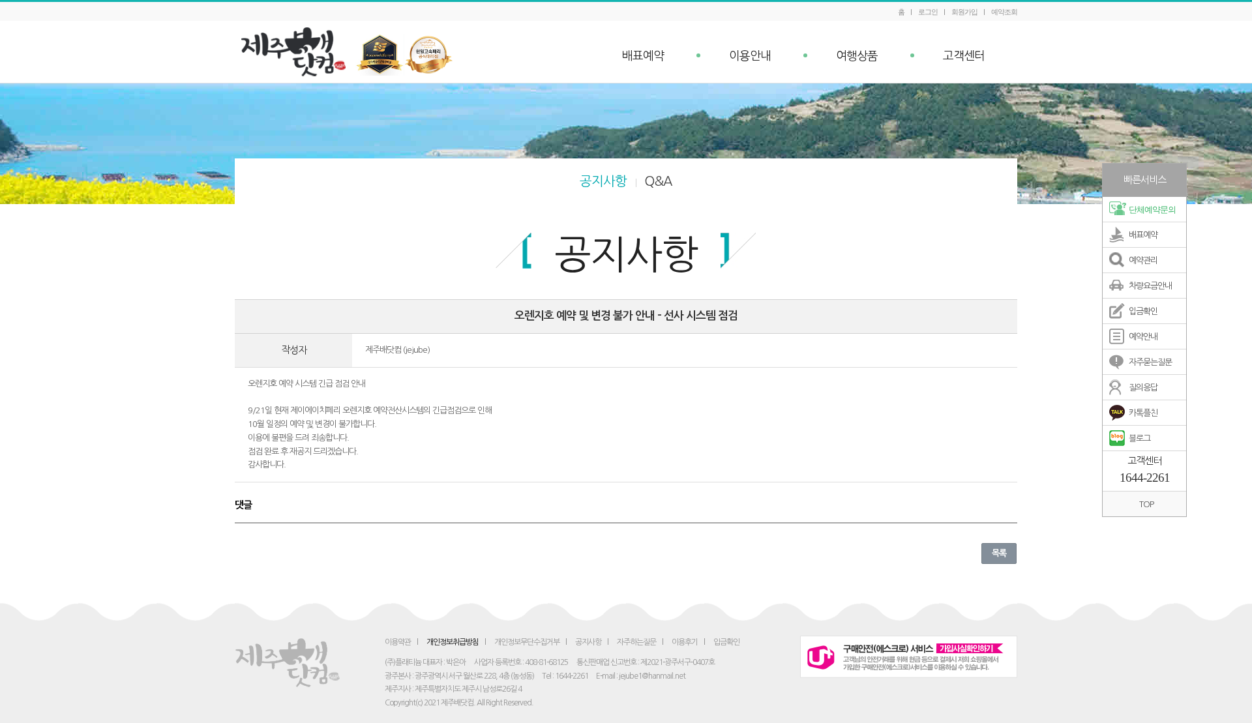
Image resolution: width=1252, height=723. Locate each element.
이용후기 (685, 642)
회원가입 (964, 12)
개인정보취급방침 (452, 642)
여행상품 (857, 56)
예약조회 (1004, 12)
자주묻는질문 (1150, 362)
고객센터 (964, 56)
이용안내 (750, 56)
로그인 (928, 12)
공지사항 (603, 181)
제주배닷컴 (297, 52)
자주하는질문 (636, 642)
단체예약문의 (1152, 209)
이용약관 (398, 642)
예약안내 (1143, 336)
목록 (999, 553)
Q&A (658, 181)
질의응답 (1143, 387)
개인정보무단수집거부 (526, 642)
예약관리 (1143, 260)
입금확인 (1143, 311)
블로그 (1139, 438)
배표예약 (643, 56)
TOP (1146, 504)
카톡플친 (1143, 413)
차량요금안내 (1150, 286)
